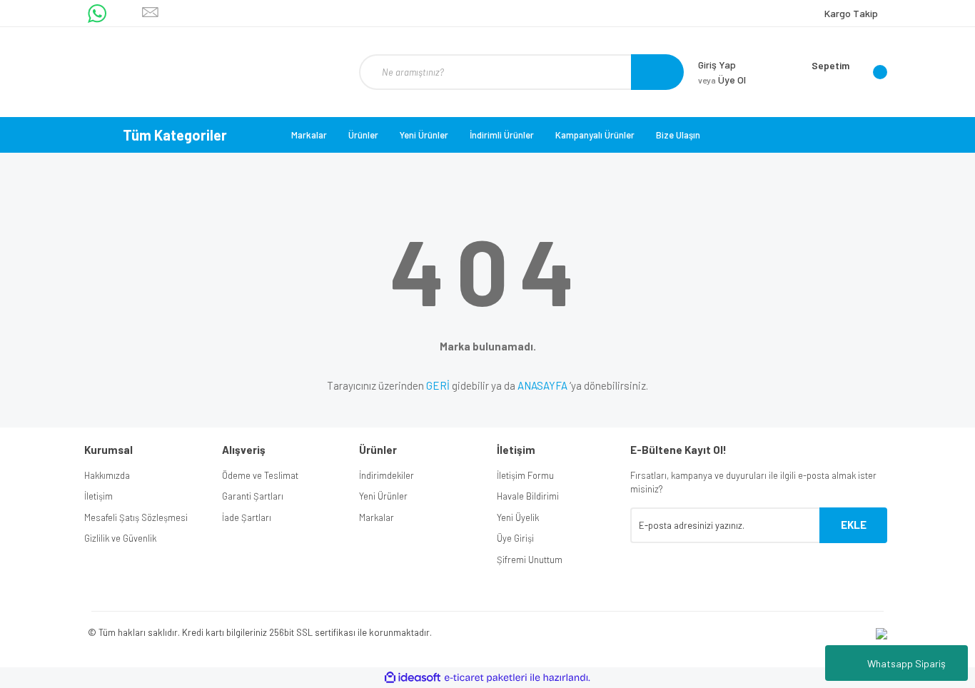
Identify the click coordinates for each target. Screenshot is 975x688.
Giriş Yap (717, 65)
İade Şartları (246, 517)
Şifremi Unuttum (529, 559)
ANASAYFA (542, 385)
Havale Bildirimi (528, 496)
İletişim (98, 496)
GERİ (438, 385)
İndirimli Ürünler (502, 135)
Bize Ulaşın (678, 135)
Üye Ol (722, 80)
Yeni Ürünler (424, 135)
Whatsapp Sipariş (906, 663)
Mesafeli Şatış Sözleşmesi (136, 517)
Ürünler (363, 135)
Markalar (309, 135)
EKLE (854, 524)
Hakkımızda (107, 475)
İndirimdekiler (386, 475)
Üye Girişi (515, 538)
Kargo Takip (851, 13)
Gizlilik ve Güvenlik (120, 538)
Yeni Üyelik (518, 517)
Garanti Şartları (252, 496)
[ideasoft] (412, 677)
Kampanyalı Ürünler (595, 135)
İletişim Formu (525, 475)
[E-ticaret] (485, 677)
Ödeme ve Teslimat (260, 475)
